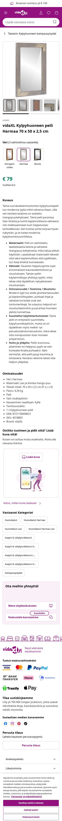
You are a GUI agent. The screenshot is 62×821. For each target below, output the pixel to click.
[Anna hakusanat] (54, 21)
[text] (7, 180)
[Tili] (41, 12)
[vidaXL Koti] (21, 12)
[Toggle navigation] (6, 13)
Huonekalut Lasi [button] (13, 528)
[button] (9, 158)
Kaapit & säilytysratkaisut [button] (18, 537)
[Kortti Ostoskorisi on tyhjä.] (56, 12)
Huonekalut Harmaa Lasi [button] (42, 528)
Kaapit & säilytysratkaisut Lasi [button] (21, 555)
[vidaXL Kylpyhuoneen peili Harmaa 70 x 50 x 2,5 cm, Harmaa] (31, 70)
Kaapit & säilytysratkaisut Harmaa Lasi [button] (21, 564)
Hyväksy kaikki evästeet (31, 802)
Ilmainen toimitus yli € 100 (31, 3)
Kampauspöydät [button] (13, 572)
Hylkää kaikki (31, 810)
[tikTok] (25, 723)
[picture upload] (31, 479)
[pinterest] (19, 723)
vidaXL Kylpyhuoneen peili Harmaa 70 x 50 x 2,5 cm (28, 128)
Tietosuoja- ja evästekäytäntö (26, 796)
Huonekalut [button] (11, 520)
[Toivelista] (48, 12)
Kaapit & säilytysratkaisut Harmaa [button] (21, 546)
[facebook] (5, 723)
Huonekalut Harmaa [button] (34, 520)
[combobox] (31, 22)
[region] (31, 797)
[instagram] (12, 723)
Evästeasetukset (31, 817)
